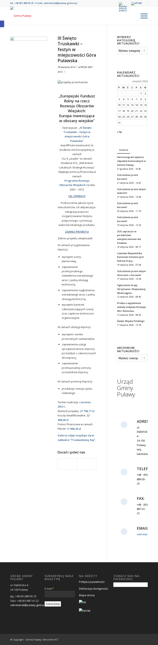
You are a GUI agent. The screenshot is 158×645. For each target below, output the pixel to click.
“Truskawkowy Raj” (82, 440)
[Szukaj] (132, 15)
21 (136, 110)
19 (128, 110)
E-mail (49, 588)
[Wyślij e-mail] (86, 464)
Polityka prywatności (92, 582)
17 (119, 110)
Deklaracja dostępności (93, 588)
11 (123, 104)
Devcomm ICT (50, 639)
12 (128, 104)
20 (132, 110)
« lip (119, 132)
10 (119, 104)
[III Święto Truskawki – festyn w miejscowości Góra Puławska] (28, 55)
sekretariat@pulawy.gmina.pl (60, 3)
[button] (2, 24)
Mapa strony (87, 595)
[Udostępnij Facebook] (67, 464)
